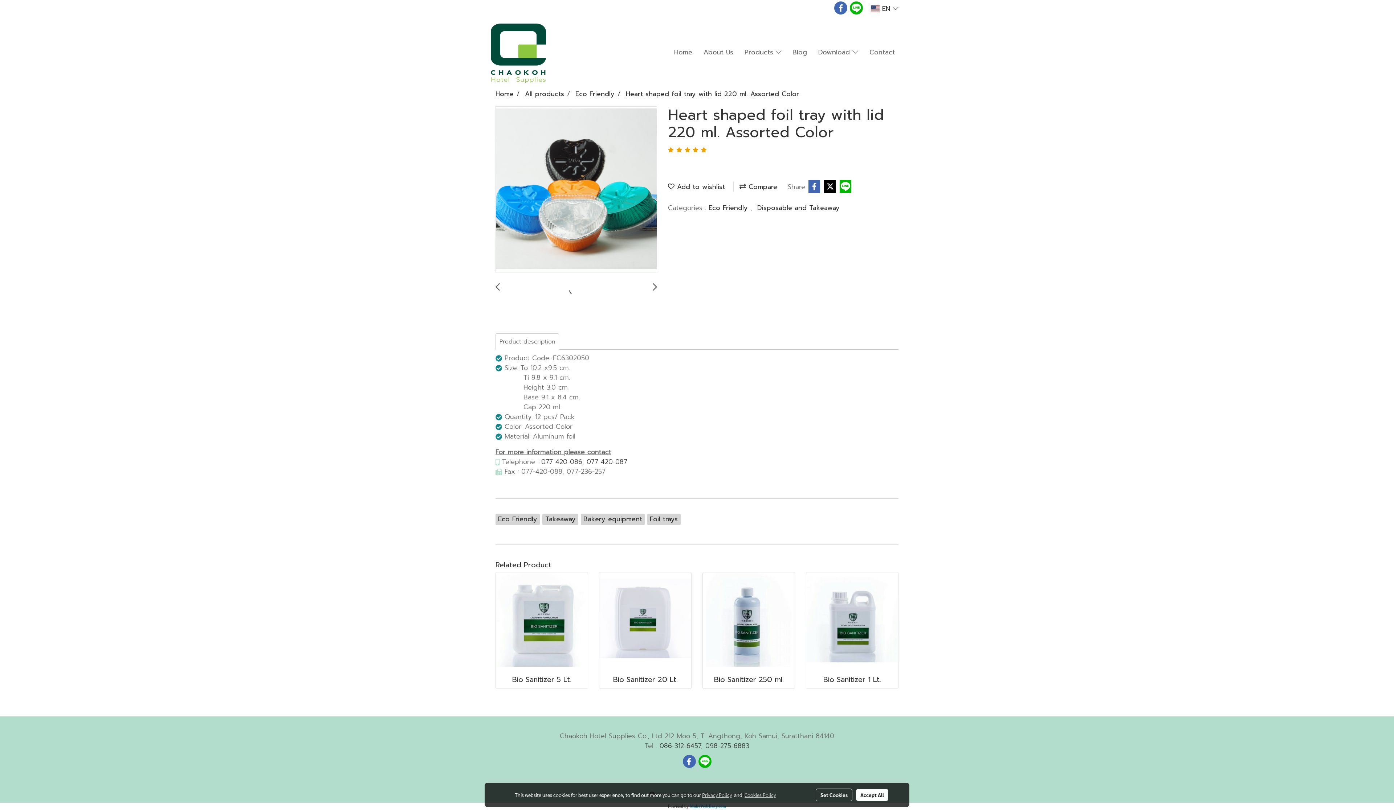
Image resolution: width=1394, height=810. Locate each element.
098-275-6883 (727, 746)
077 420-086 (561, 462)
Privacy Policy (717, 795)
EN (886, 9)
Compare (761, 187)
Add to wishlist (699, 187)
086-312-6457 (680, 746)
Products (760, 52)
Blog (799, 52)
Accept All (872, 795)
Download (835, 52)
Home (683, 52)
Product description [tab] (527, 341)
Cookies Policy (760, 795)
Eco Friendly (729, 208)
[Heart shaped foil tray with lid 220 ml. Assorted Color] (576, 190)
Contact (882, 52)
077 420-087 (607, 462)
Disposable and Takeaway (798, 208)
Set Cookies (834, 795)
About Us (718, 52)
